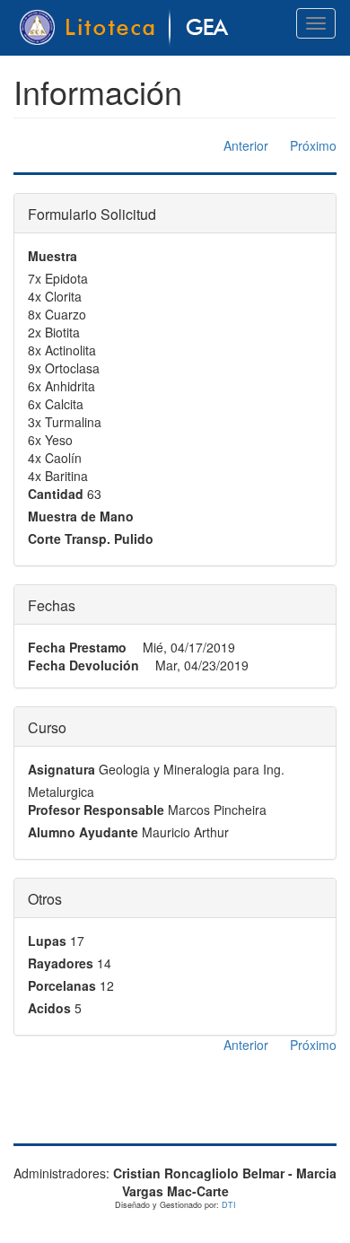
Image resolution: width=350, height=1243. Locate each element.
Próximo (313, 145)
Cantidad (55, 494)
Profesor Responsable (96, 809)
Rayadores (60, 963)
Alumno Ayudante (83, 832)
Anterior (245, 145)
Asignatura (61, 769)
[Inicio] (127, 28)
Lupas (47, 941)
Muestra (52, 256)
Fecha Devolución (83, 665)
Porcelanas (62, 985)
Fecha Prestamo (77, 647)
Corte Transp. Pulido (90, 538)
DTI (229, 1205)
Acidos (49, 1008)
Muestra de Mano (81, 516)
